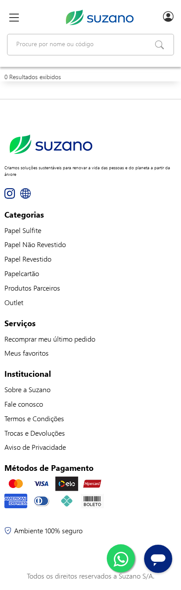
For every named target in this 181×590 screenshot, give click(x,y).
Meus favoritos (26, 352)
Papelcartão (21, 273)
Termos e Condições (34, 418)
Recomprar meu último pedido (49, 338)
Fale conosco (23, 403)
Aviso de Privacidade (35, 447)
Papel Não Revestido (35, 244)
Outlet (13, 302)
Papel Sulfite (22, 230)
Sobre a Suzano (27, 389)
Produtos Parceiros (32, 287)
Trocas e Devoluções (34, 432)
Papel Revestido (27, 258)
